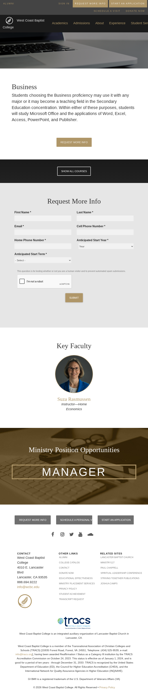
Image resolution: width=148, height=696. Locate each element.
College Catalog (69, 562)
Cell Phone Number (91, 226)
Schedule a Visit (107, 11)
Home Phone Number (30, 240)
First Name (22, 212)
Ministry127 (108, 562)
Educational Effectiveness (74, 578)
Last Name (85, 212)
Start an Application (128, 3)
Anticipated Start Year (92, 240)
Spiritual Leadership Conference (116, 573)
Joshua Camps (109, 583)
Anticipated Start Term (30, 254)
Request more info (32, 519)
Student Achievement (72, 594)
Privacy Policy (68, 589)
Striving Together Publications (116, 578)
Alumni (8, 3)
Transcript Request (71, 599)
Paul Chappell (109, 568)
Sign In (64, 3)
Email (19, 226)
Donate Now (135, 11)
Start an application (116, 519)
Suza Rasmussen (74, 399)
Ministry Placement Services (74, 583)
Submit (74, 297)
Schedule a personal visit (76, 519)
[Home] (10, 20)
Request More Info (90, 3)
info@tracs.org (24, 654)
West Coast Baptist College (23, 24)
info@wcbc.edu (28, 587)
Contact (64, 568)
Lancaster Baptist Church (116, 557)
